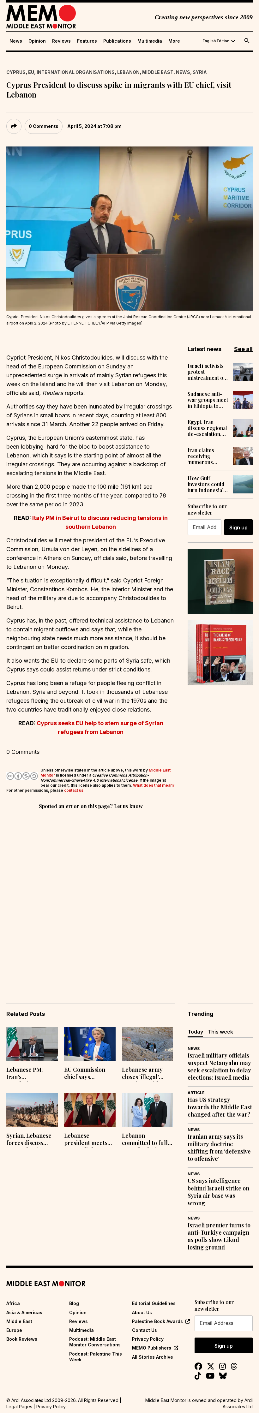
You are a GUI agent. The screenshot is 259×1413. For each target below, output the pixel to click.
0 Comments (43, 126)
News (15, 41)
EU (31, 72)
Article (196, 1092)
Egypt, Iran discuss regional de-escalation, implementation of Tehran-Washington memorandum (207, 428)
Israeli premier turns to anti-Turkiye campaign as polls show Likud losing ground (219, 1236)
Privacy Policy (148, 1339)
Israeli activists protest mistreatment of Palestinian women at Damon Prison (208, 372)
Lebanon (128, 72)
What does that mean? (154, 785)
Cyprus (16, 72)
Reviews (61, 41)
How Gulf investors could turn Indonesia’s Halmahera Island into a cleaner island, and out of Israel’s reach (207, 484)
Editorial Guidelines (154, 1303)
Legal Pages (19, 1406)
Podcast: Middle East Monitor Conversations (95, 1341)
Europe (14, 1330)
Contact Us (144, 1330)
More (174, 41)
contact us (73, 790)
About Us (142, 1312)
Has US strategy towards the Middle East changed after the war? (220, 1107)
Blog (74, 1303)
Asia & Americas (24, 1312)
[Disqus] (90, 897)
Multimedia (149, 41)
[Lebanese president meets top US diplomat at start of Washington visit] (90, 1110)
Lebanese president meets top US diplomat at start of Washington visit (88, 1140)
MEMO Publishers (151, 1347)
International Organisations (76, 72)
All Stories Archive (152, 1357)
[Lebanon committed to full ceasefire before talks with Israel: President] (147, 1110)
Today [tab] (195, 1031)
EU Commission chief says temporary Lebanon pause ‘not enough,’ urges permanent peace (89, 1074)
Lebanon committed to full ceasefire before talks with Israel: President (145, 1140)
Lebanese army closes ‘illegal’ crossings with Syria (142, 1074)
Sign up (238, 527)
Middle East (157, 72)
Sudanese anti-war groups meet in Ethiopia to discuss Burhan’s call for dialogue (208, 400)
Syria (200, 72)
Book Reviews (21, 1339)
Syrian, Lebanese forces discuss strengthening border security (28, 1140)
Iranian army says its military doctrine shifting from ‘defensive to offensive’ (219, 1147)
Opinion (37, 41)
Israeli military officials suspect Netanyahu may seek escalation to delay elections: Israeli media (219, 1066)
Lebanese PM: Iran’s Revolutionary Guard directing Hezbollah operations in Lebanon (27, 1074)
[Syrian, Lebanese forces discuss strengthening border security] (32, 1110)
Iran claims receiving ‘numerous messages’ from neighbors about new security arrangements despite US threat (208, 456)
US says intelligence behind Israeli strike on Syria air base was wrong (218, 1192)
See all (243, 349)
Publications (117, 41)
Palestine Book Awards (157, 1321)
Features (87, 41)
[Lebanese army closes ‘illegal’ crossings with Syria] (147, 1044)
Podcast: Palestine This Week (95, 1356)
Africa (13, 1303)
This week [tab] (220, 1031)
